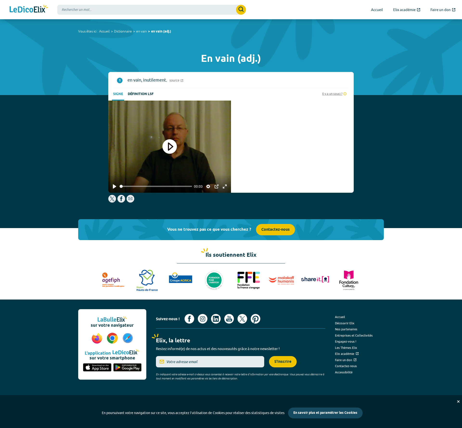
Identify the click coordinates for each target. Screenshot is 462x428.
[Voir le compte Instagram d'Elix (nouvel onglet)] (202, 319)
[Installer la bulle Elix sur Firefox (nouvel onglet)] (97, 338)
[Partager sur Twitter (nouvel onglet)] (112, 201)
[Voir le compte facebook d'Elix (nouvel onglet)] (189, 319)
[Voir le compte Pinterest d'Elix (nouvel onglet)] (255, 319)
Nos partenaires (346, 329)
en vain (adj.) (161, 31)
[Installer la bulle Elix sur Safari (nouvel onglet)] (128, 338)
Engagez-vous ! (345, 341)
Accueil (104, 31)
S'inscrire (282, 361)
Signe (118, 94)
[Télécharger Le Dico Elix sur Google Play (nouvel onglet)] (127, 367)
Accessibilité (344, 372)
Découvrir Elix (344, 323)
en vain (141, 31)
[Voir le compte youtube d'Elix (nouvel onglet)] (229, 319)
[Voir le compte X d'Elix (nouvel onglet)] (242, 319)
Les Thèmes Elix (346, 348)
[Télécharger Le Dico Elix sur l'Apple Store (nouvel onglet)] (97, 367)
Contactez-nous (275, 229)
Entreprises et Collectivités (354, 335)
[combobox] (151, 10)
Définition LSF (141, 94)
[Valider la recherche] (241, 10)
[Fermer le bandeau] (458, 401)
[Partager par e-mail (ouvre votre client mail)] (130, 201)
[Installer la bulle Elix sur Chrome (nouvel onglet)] (113, 338)
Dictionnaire (123, 31)
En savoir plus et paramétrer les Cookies (325, 413)
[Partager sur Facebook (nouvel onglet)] (121, 201)
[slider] (156, 186)
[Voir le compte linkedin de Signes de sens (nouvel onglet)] (216, 319)
